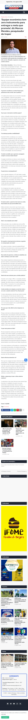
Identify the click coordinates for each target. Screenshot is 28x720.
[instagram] (17, 704)
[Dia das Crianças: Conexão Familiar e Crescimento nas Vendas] (7, 443)
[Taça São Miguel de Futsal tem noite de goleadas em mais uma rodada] (7, 631)
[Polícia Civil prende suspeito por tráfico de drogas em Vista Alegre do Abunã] (7, 658)
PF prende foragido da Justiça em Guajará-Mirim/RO (20, 664)
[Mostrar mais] (23, 410)
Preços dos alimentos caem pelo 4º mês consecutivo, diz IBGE (20, 431)
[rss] (20, 704)
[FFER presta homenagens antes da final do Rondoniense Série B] (21, 593)
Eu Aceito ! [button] (5, 717)
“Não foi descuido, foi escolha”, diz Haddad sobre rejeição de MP (7, 431)
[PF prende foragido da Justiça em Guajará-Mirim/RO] (21, 658)
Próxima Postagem (21, 471)
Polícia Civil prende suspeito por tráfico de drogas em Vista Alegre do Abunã (7, 665)
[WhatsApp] (15, 410)
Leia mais (3, 714)
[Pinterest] (17, 410)
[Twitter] (12, 410)
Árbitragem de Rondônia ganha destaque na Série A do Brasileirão (7, 620)
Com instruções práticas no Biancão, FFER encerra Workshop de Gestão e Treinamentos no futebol (7, 602)
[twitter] (11, 704)
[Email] (20, 410)
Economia (10, 16)
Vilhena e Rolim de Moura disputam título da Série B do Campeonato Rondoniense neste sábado (20, 640)
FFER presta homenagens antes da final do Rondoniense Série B (20, 600)
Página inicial (4, 16)
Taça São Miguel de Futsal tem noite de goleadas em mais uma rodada (7, 639)
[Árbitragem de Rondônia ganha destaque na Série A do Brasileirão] (7, 613)
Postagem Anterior (6, 471)
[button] (3, 12)
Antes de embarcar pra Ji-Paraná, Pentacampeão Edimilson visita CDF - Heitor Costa (21, 621)
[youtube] (14, 704)
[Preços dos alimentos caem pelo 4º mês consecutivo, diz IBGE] (21, 423)
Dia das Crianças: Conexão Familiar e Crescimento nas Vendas (7, 450)
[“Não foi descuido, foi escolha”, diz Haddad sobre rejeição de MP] (7, 423)
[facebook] (7, 704)
